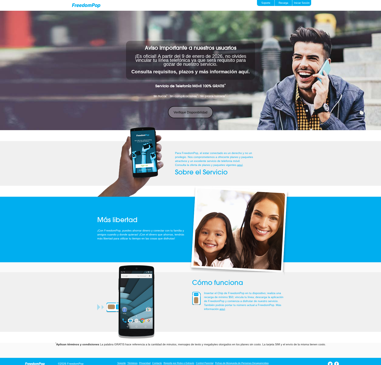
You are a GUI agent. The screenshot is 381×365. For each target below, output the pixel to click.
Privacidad (145, 363)
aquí (240, 165)
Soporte (121, 363)
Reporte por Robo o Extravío (179, 363)
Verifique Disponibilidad (190, 112)
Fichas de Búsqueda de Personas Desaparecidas (242, 363)
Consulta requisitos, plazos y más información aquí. (190, 71)
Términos (132, 363)
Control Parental (205, 363)
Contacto (157, 363)
